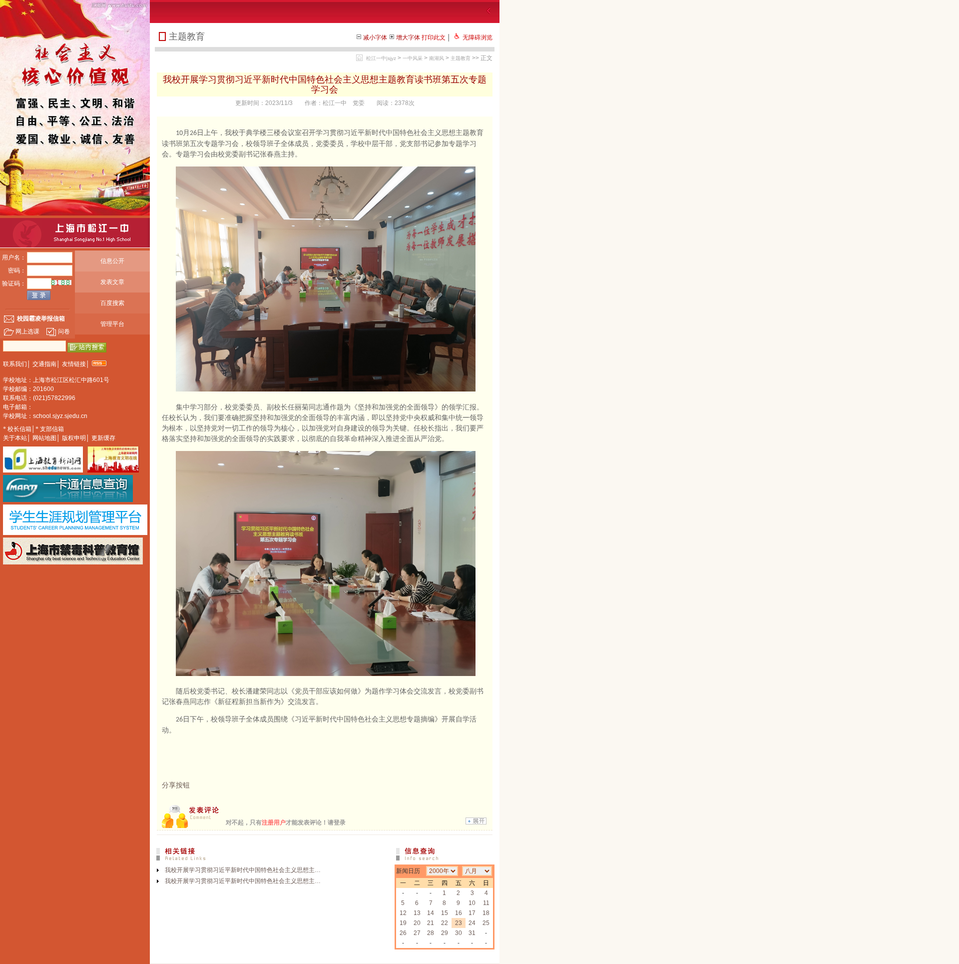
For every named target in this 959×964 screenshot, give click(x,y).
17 (472, 913)
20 (417, 923)
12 (403, 913)
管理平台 (112, 324)
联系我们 (15, 364)
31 (472, 933)
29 (444, 933)
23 (458, 923)
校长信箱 (19, 429)
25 (485, 923)
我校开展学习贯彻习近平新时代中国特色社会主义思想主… (243, 870)
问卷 (64, 331)
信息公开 (112, 261)
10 (472, 903)
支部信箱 (52, 429)
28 (430, 933)
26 (403, 933)
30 (458, 933)
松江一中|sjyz (381, 58)
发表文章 (112, 282)
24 (472, 923)
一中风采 (413, 58)
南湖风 (436, 58)
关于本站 (15, 438)
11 (486, 903)
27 (417, 933)
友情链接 (74, 364)
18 (485, 913)
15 (444, 913)
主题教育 (461, 58)
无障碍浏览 (477, 37)
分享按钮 (176, 785)
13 (417, 913)
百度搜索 (112, 303)
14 (430, 913)
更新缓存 (103, 438)
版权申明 (74, 438)
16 (458, 913)
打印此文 (434, 37)
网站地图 (44, 438)
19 (403, 923)
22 (444, 923)
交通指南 (44, 364)
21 (430, 923)
